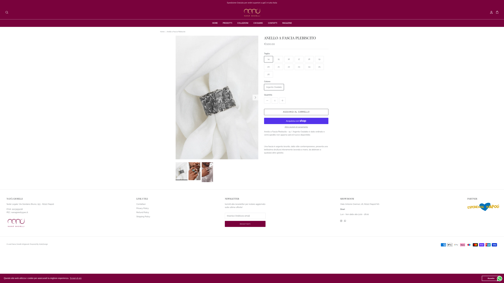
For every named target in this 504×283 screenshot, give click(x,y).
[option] (217, 97)
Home (162, 32)
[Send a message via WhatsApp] (500, 279)
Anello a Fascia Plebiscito (176, 32)
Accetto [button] (491, 278)
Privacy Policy (142, 208)
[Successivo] (255, 97)
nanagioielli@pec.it (19, 212)
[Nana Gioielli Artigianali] (252, 12)
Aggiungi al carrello (296, 112)
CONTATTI (272, 23)
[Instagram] (341, 221)
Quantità (268, 95)
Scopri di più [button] (76, 278)
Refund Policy (142, 212)
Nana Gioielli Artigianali (20, 244)
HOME (215, 23)
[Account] (491, 12)
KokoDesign (43, 244)
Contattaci (141, 204)
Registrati (245, 224)
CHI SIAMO (258, 23)
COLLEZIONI (242, 23)
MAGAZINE (287, 23)
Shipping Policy (143, 216)
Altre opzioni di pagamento (296, 127)
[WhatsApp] (345, 221)
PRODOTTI (227, 23)
